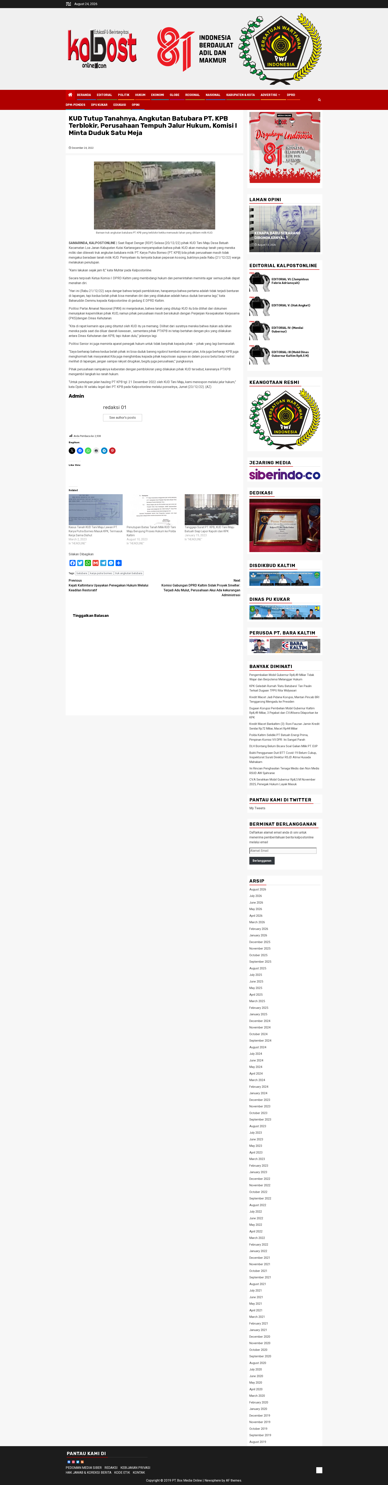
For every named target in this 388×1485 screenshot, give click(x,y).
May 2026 (255, 909)
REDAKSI (111, 1468)
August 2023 (257, 1126)
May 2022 (255, 1225)
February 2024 (258, 1087)
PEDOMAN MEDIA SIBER (84, 1468)
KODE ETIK (122, 1472)
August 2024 (257, 1047)
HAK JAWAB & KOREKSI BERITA (88, 1472)
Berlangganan (262, 860)
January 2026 (258, 935)
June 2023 (256, 1139)
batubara (82, 573)
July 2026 (255, 896)
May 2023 (255, 1146)
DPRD (291, 95)
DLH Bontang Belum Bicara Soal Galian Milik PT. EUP (283, 746)
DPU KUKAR (99, 105)
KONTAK (139, 1472)
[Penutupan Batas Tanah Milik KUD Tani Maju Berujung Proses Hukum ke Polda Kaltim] (154, 509)
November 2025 (259, 948)
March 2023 (257, 1159)
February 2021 (258, 1323)
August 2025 (257, 968)
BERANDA (84, 95)
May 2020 (255, 1382)
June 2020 (256, 1376)
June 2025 (256, 981)
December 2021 (259, 1258)
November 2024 (259, 1027)
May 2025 (255, 988)
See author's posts (122, 418)
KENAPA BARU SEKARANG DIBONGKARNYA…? (277, 235)
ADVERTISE (269, 95)
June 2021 (256, 1297)
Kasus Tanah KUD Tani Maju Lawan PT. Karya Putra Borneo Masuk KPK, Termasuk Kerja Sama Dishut (95, 531)
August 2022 (257, 1205)
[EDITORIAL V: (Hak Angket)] (259, 306)
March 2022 (257, 1238)
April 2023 (256, 1152)
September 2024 (260, 1040)
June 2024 (256, 1060)
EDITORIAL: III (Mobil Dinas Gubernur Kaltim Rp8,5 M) (290, 354)
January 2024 (258, 1093)
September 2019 (260, 1435)
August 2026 (257, 889)
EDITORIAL (104, 95)
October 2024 (258, 1034)
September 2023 (260, 1119)
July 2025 (255, 975)
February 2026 (258, 929)
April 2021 (256, 1310)
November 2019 (259, 1422)
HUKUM (140, 95)
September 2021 (260, 1277)
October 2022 (258, 1192)
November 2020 (259, 1343)
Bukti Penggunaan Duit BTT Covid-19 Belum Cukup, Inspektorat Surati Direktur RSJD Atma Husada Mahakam (283, 757)
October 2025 (258, 955)
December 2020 (259, 1336)
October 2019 (258, 1429)
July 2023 (255, 1132)
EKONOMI (157, 95)
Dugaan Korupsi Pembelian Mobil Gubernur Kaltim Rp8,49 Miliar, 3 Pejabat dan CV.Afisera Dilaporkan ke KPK (283, 712)
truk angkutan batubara (128, 573)
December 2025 (259, 942)
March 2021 (257, 1317)
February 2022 (258, 1244)
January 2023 (258, 1172)
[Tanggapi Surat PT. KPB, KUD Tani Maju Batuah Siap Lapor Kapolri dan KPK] (212, 509)
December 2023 (259, 1100)
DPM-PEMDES (75, 105)
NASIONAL (213, 95)
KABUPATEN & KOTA (240, 95)
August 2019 (257, 1442)
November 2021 (259, 1264)
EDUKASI (119, 105)
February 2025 (258, 1008)
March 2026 (257, 922)
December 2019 (259, 1415)
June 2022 (256, 1218)
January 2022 (258, 1251)
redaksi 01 (114, 407)
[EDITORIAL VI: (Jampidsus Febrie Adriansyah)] (259, 282)
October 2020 (258, 1350)
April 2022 (256, 1231)
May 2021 (255, 1303)
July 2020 (255, 1369)
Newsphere (213, 1480)
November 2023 (259, 1106)
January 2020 (258, 1409)
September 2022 (260, 1198)
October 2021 (258, 1271)
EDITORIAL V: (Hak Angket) (291, 305)
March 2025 (257, 1001)
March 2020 (257, 1396)
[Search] (319, 100)
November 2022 (259, 1185)
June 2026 (256, 902)
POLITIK (123, 95)
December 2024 (259, 1021)
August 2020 (257, 1363)
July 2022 (255, 1211)
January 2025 (258, 1014)
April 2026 (256, 916)
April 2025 (256, 994)
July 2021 (255, 1290)
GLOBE (174, 95)
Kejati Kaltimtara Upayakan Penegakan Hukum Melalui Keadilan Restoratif (108, 585)
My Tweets (257, 808)
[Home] (70, 95)
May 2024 (255, 1067)
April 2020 (256, 1389)
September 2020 (260, 1356)
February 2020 (258, 1402)
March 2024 (257, 1080)
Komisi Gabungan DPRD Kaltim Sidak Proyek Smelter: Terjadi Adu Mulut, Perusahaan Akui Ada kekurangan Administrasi (200, 588)
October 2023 (258, 1113)
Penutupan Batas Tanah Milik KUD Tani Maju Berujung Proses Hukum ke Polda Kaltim (151, 531)
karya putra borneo (101, 573)
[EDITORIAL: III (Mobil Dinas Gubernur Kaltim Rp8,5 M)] (259, 355)
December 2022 (259, 1179)
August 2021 (257, 1284)
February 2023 (258, 1165)
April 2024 (256, 1073)
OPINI (135, 105)
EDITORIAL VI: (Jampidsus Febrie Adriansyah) (290, 281)
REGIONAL (192, 95)
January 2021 (258, 1330)
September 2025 (260, 961)
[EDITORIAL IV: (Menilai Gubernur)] (259, 330)
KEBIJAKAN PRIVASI (135, 1468)
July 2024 (255, 1054)
